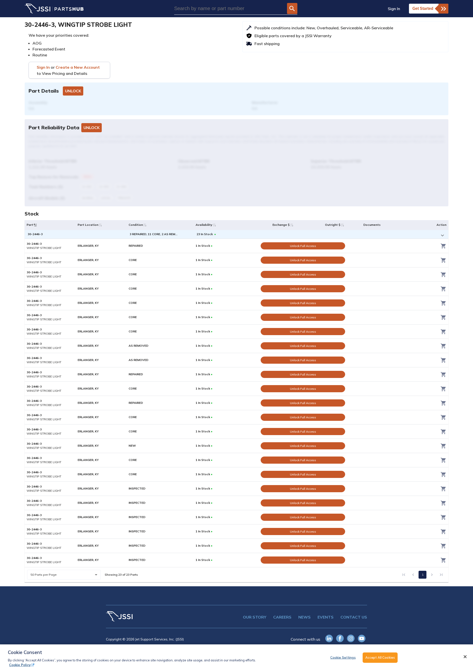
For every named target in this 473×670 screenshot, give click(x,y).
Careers (282, 617)
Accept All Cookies (380, 657)
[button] (35, 225)
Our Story (254, 617)
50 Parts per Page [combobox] (44, 574)
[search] (292, 8)
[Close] (465, 656)
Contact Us (353, 617)
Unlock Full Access (303, 246)
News (304, 617)
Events (326, 617)
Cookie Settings (343, 657)
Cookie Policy (20, 665)
